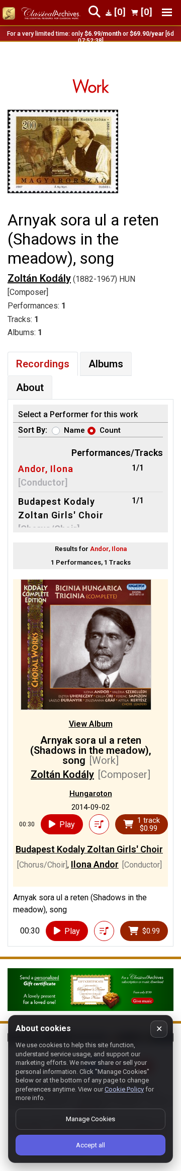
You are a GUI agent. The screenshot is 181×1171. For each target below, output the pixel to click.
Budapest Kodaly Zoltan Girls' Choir (89, 849)
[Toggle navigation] (166, 12)
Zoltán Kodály (39, 278)
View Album (91, 724)
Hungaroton (90, 793)
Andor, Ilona (45, 468)
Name (74, 430)
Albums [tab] (105, 364)
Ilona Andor (95, 864)
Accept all (90, 1145)
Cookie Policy (124, 1089)
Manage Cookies (90, 1119)
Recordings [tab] (42, 364)
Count (110, 430)
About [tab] (30, 387)
